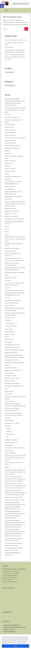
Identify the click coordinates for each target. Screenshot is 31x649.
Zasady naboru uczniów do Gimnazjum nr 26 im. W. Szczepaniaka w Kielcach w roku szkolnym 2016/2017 (15, 472)
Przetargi (7, 337)
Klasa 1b (7, 229)
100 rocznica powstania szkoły (12, 117)
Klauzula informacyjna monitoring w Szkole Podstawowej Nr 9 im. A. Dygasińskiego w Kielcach (15, 239)
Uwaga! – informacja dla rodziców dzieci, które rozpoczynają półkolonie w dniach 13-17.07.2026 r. (15, 57)
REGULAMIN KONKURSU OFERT (14, 350)
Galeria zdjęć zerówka (10, 186)
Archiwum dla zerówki (10, 143)
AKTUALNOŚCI (9, 127)
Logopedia (7, 288)
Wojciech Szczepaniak (11, 326)
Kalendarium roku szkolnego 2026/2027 (14, 219)
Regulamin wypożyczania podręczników (14, 362)
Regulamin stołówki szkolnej (12, 360)
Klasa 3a (7, 231)
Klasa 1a (7, 226)
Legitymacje (8, 280)
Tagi (7, 436)
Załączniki (7, 467)
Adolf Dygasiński (10, 323)
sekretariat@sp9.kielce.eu (12, 575)
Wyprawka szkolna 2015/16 (11, 442)
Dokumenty (7, 166)
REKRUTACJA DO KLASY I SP (13, 370)
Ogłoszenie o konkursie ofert (11, 303)
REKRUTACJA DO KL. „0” (12, 368)
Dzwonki (7, 174)
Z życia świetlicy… (9, 450)
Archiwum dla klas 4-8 (10, 135)
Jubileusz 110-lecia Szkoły (11, 216)
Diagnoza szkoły (9, 163)
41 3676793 (7, 573)
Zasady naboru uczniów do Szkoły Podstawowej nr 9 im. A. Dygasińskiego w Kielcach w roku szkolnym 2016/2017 (15, 479)
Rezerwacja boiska (9, 373)
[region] (15, 641)
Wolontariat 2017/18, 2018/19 (12, 423)
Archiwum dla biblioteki (10, 132)
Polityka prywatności (10, 331)
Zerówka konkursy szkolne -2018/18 (13, 497)
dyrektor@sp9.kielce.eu (11, 577)
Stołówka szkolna (9, 391)
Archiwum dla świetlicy (10, 140)
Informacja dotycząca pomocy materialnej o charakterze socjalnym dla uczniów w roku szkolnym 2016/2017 (15, 204)
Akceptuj (15, 646)
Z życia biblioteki (9, 445)
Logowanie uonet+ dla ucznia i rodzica (14, 290)
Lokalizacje (9, 431)
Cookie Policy (8, 153)
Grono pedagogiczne (10, 189)
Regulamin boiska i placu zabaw (12, 347)
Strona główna (8, 394)
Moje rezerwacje (10, 434)
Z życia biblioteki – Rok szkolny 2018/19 (14, 448)
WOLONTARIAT (9, 420)
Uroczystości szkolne (10, 401)
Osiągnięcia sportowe (10, 317)
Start (6, 388)
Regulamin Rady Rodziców (11, 352)
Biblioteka (7, 151)
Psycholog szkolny (9, 339)
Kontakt (7, 275)
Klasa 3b (7, 234)
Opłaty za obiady (9, 305)
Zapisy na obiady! (9, 47)
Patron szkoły (8, 320)
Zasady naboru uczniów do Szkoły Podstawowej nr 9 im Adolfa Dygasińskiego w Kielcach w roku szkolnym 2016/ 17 (15, 486)
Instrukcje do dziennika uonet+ (12, 211)
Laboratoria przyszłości (10, 277)
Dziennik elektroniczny (10, 171)
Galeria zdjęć (8, 179)
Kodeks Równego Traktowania (12, 248)
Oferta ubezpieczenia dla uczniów (13, 300)
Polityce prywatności (21, 642)
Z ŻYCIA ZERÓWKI (10, 453)
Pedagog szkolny (9, 329)
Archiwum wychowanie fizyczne (12, 145)
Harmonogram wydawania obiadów (13, 196)
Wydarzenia (7, 426)
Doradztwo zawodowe (10, 168)
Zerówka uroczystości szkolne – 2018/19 (14, 500)
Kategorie (8, 429)
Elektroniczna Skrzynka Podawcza (13, 176)
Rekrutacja (7, 365)
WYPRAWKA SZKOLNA (11, 440)
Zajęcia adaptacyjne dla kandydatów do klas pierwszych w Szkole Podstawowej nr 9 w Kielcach (15, 458)
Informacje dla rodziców (10, 208)
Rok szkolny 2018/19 (10, 381)
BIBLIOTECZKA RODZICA (12, 148)
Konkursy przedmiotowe (11, 251)
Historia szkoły (8, 199)
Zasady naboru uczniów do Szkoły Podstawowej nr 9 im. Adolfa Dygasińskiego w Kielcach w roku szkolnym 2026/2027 (15, 492)
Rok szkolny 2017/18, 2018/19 (12, 378)
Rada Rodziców (8, 342)
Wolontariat (7, 418)
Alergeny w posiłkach (10, 130)
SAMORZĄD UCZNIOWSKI (12, 383)
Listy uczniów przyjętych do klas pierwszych (15, 40)
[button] (2, 6)
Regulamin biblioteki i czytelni (12, 345)
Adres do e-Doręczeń (10, 124)
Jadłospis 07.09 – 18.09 (10, 213)
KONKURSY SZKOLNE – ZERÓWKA (15, 272)
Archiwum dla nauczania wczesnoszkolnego (15, 137)
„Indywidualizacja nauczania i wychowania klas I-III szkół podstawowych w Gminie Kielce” (15, 110)
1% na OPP (7, 114)
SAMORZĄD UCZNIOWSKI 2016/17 (14, 386)
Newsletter (7, 297)
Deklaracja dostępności (10, 161)
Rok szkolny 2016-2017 (10, 375)
